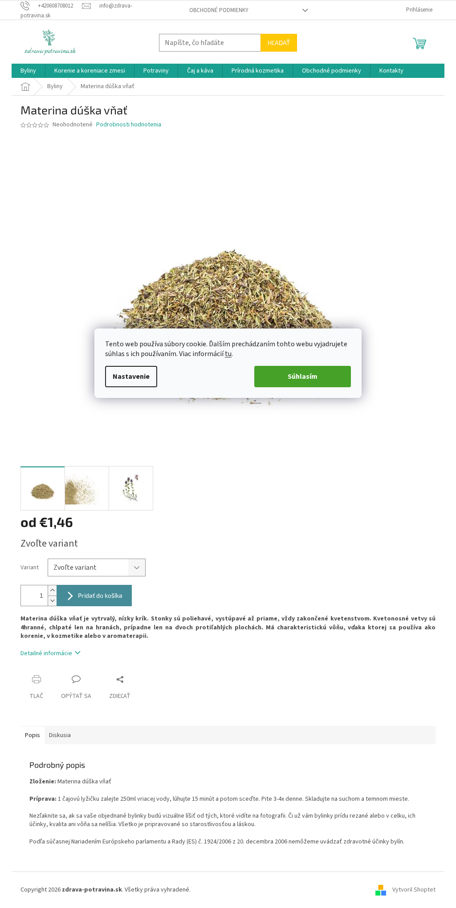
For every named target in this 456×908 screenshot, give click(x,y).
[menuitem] (28, 71)
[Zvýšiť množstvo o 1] (52, 590)
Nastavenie (131, 376)
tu (228, 354)
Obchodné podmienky (218, 10)
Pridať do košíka (100, 595)
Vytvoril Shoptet (414, 889)
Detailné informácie (46, 653)
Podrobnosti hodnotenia (128, 125)
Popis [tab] (32, 735)
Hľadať (279, 42)
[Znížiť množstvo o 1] (52, 601)
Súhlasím (303, 376)
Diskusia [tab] (60, 735)
